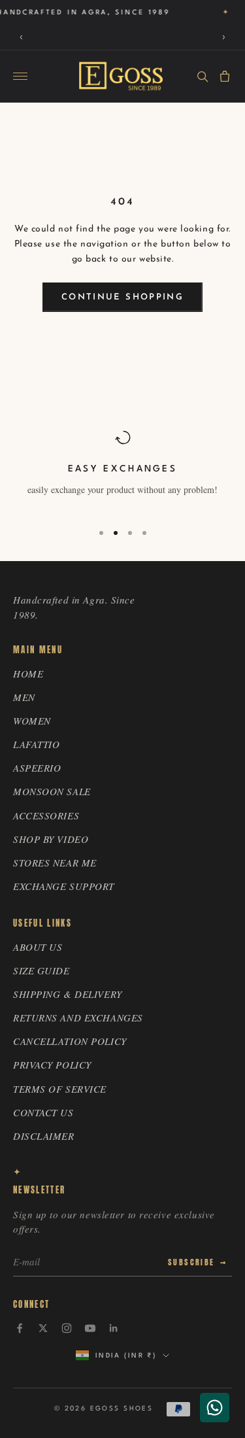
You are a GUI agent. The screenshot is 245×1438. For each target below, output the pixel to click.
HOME (28, 673)
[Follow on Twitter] (43, 1328)
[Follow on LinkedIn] (113, 1328)
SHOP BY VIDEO (50, 839)
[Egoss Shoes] (121, 76)
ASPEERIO (37, 767)
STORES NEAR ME (55, 862)
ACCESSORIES (46, 815)
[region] (122, 470)
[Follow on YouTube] (90, 1328)
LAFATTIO (36, 744)
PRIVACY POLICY (52, 1064)
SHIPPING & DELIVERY (67, 994)
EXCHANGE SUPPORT (63, 886)
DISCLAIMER (43, 1135)
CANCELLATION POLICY (70, 1041)
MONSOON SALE (52, 791)
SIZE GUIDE (41, 970)
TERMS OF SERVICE (59, 1088)
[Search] (202, 76)
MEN (24, 697)
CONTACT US (43, 1112)
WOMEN (32, 720)
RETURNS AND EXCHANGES (78, 1017)
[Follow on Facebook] (19, 1328)
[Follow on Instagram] (66, 1328)
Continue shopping (122, 297)
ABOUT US (37, 946)
